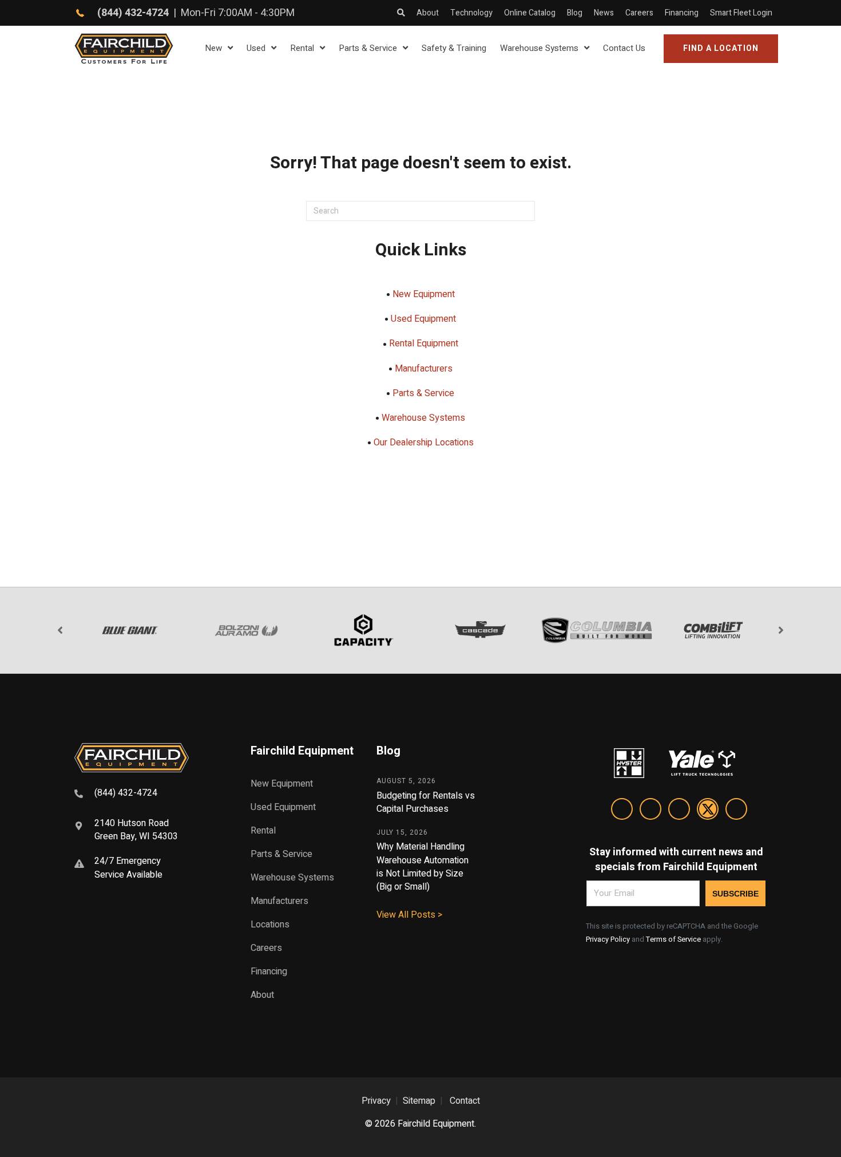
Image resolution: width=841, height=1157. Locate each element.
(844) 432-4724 (133, 13)
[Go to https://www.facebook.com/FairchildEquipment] (650, 811)
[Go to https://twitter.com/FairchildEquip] (707, 811)
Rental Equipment (423, 343)
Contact (465, 1101)
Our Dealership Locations (424, 442)
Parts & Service (423, 393)
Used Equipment (423, 319)
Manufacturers (424, 369)
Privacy (376, 1101)
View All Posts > (409, 915)
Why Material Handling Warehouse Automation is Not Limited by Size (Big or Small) (422, 867)
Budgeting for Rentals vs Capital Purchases (425, 802)
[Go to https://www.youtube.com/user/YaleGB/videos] (736, 811)
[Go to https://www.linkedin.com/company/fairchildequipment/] (621, 811)
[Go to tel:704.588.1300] (148, 794)
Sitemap (419, 1101)
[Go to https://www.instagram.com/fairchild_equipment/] (679, 811)
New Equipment (423, 294)
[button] (721, 48)
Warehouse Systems (423, 418)
